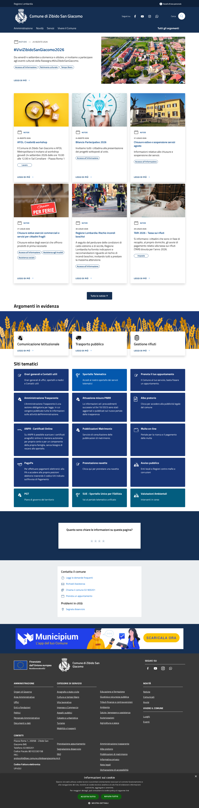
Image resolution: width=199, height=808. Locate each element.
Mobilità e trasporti (66, 728)
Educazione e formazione (112, 691)
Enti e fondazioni (22, 707)
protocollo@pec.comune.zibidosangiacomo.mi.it (37, 758)
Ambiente (105, 707)
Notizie (23, 41)
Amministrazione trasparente (114, 743)
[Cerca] (181, 16)
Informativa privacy (109, 759)
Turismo (61, 723)
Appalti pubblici (64, 712)
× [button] (196, 776)
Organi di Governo (23, 691)
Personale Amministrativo (27, 718)
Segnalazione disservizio (69, 749)
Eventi (146, 722)
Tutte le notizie (98, 296)
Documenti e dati (22, 723)
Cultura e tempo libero (68, 697)
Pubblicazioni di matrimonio (113, 754)
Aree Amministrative (24, 697)
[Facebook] (134, 16)
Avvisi (146, 702)
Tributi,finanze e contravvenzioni (116, 702)
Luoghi (146, 716)
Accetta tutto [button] (88, 796)
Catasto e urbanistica (67, 718)
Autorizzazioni (107, 717)
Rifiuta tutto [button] (111, 796)
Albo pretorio (106, 749)
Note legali (105, 764)
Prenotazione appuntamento (71, 743)
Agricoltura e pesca (109, 723)
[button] (99, 803)
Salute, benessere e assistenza (115, 712)
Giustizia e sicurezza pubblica (114, 697)
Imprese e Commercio (67, 707)
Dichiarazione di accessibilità (114, 770)
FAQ (59, 754)
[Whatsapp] (156, 16)
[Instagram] (148, 16)
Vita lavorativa (64, 702)
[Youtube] (141, 16)
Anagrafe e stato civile (68, 691)
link (127, 790)
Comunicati (148, 697)
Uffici (16, 702)
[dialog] (99, 790)
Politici (17, 712)
